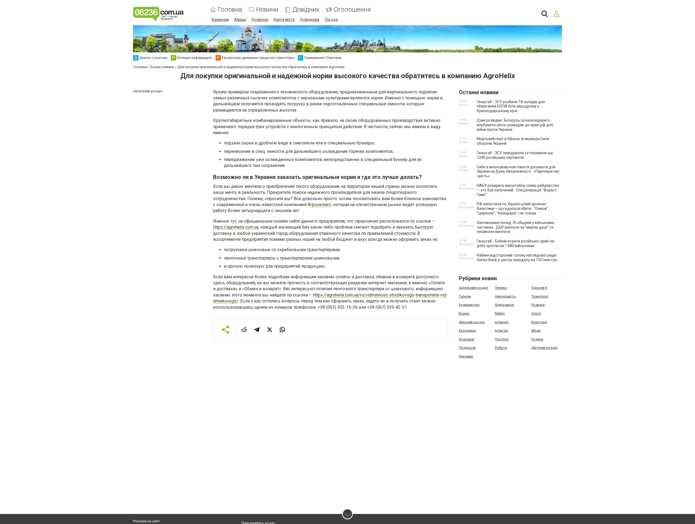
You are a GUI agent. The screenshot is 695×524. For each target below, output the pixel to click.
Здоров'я (539, 288)
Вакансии (220, 19)
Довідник (306, 9)
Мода (536, 331)
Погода (331, 19)
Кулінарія (466, 339)
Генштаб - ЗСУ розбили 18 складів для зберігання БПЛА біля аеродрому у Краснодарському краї (511, 106)
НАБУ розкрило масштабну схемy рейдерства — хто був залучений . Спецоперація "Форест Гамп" (518, 190)
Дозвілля (259, 19)
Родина (537, 339)
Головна (230, 9)
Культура (539, 322)
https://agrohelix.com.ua (235, 227)
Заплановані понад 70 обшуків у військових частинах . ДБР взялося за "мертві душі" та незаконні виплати (515, 227)
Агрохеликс (319, 204)
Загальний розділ (473, 288)
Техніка (501, 288)
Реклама (466, 356)
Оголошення (352, 9)
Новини (267, 9)
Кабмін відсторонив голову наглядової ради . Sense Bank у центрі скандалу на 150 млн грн (517, 257)
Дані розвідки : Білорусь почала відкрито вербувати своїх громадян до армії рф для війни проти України (515, 125)
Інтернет (502, 322)
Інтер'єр (501, 331)
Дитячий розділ (544, 348)
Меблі (500, 313)
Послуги (501, 339)
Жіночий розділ (472, 322)
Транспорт (540, 296)
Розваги (538, 305)
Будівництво (469, 305)
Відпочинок (504, 305)
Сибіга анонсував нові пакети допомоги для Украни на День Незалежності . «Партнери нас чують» (518, 171)
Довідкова (309, 19)
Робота (501, 348)
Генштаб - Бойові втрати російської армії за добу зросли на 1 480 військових (515, 243)
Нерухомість (505, 296)
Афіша (240, 19)
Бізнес (464, 313)
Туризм (465, 296)
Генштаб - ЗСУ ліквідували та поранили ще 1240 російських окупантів (515, 155)
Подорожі (467, 348)
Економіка (467, 331)
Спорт (536, 313)
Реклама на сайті (146, 521)
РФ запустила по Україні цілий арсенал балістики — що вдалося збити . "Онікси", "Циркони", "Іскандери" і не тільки (513, 208)
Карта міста (284, 19)
